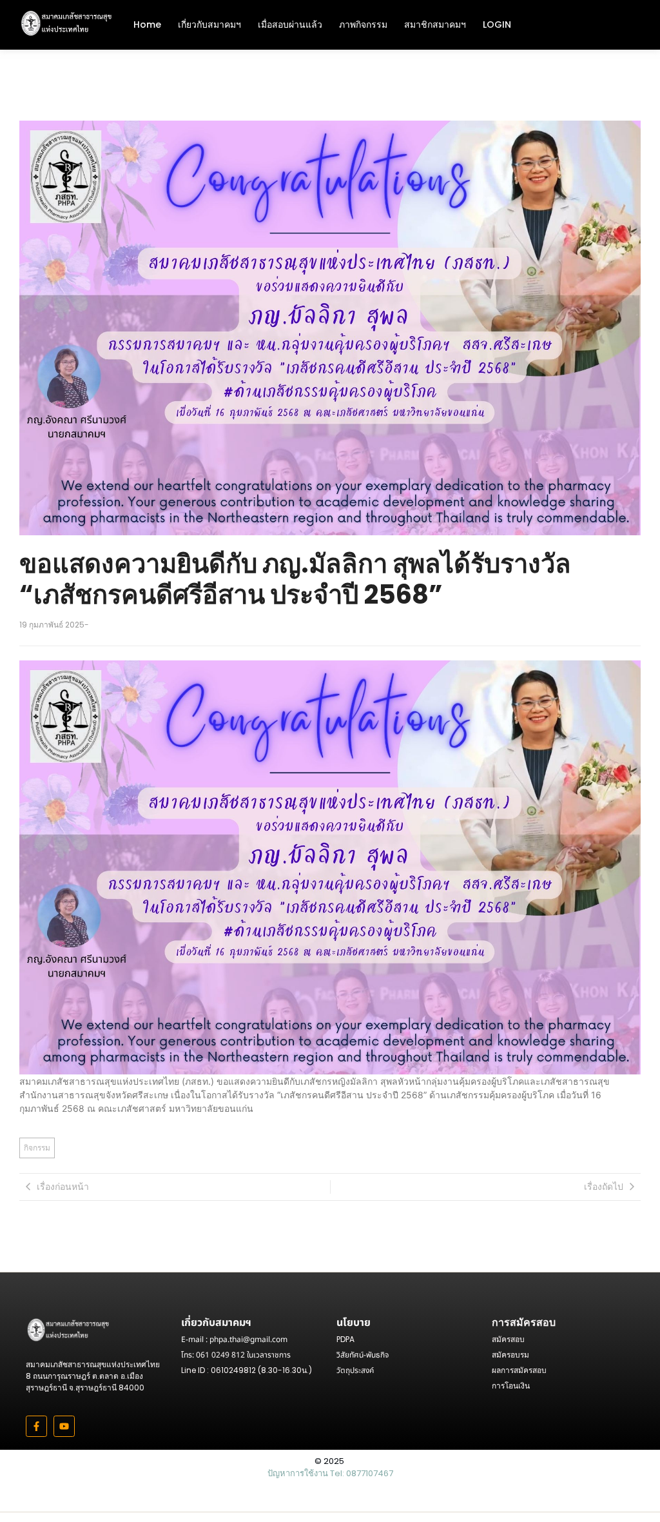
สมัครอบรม (510, 1354)
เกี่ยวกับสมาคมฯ (209, 24)
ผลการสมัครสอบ (519, 1370)
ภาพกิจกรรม (363, 24)
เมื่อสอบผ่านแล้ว (290, 24)
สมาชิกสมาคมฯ (435, 24)
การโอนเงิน (511, 1385)
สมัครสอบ (508, 1339)
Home (147, 24)
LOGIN (497, 24)
